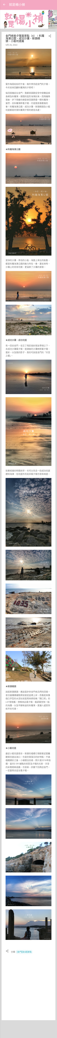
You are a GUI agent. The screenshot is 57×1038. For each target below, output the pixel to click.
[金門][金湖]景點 (24, 952)
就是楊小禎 (17, 4)
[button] (49, 36)
